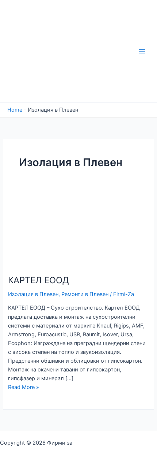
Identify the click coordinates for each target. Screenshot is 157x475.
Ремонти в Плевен (84, 294)
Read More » (23, 387)
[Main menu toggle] (142, 51)
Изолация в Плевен (33, 294)
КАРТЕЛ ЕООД (38, 280)
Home (14, 109)
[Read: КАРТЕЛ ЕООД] (43, 231)
